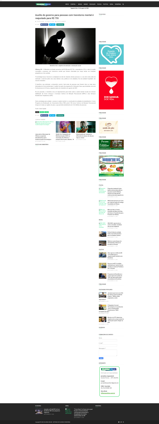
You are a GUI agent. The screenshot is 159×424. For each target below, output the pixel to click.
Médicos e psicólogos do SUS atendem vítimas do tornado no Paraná (115, 242)
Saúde (46, 112)
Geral (111, 4)
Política (105, 4)
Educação (92, 4)
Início (67, 4)
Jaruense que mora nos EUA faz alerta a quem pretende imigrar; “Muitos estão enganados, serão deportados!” (111, 296)
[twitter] (121, 422)
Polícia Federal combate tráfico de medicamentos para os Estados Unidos (114, 234)
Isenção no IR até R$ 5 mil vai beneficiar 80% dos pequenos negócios (52, 411)
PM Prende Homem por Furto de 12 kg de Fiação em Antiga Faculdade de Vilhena (115, 202)
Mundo (86, 4)
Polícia (99, 4)
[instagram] (123, 422)
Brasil (80, 4)
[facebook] (119, 422)
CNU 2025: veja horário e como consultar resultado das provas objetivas (115, 225)
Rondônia (118, 4)
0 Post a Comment (61, 21)
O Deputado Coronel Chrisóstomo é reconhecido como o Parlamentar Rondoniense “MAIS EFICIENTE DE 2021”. (111, 308)
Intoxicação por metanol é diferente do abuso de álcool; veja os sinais (85, 135)
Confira (72, 4)
